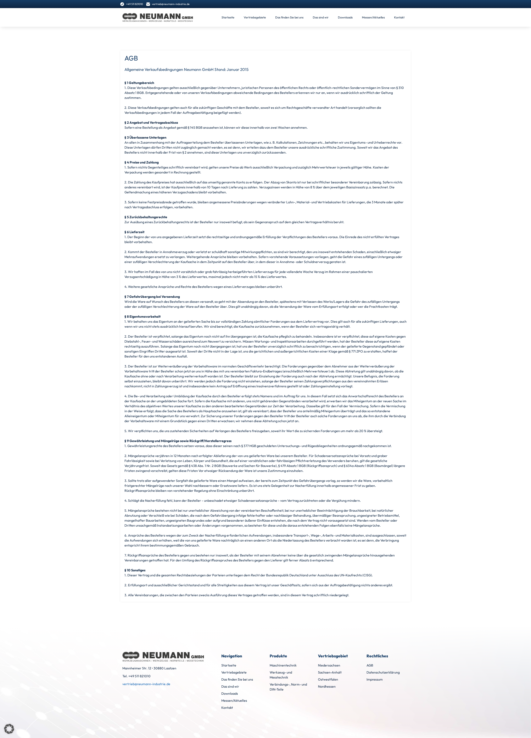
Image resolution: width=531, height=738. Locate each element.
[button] (9, 729)
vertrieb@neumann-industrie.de (146, 684)
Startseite (228, 17)
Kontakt (399, 17)
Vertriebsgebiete (255, 17)
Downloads (345, 17)
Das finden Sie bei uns (289, 17)
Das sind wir (321, 17)
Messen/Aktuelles (373, 17)
